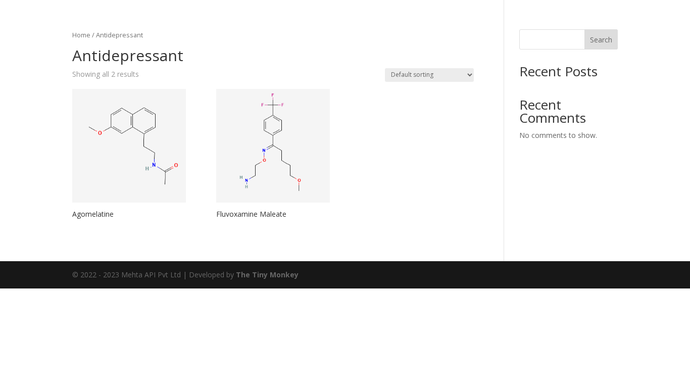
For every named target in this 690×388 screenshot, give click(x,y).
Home (81, 34)
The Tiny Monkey (267, 274)
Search (601, 39)
